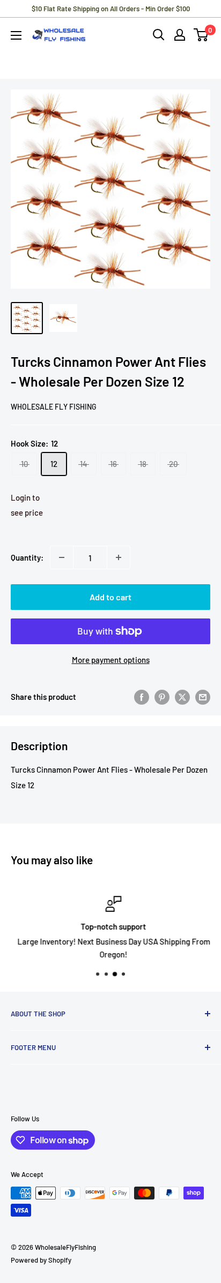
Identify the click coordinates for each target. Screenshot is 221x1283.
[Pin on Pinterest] (162, 697)
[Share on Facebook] (141, 697)
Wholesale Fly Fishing (54, 406)
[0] (201, 34)
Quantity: (27, 557)
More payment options (111, 660)
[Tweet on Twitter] (182, 697)
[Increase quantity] (118, 557)
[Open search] (159, 35)
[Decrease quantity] (61, 557)
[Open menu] (16, 35)
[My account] (179, 35)
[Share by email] (202, 697)
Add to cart (110, 597)
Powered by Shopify (41, 1260)
